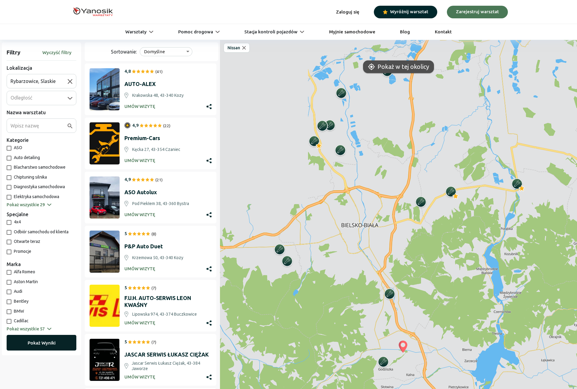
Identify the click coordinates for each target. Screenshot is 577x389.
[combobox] (39, 81)
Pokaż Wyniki (42, 342)
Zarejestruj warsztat (477, 11)
